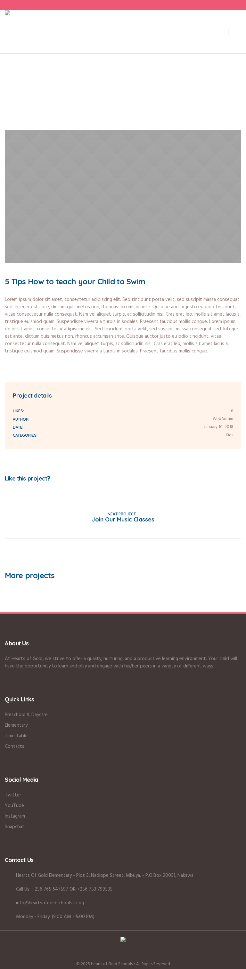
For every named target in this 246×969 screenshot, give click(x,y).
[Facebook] (105, 953)
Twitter (18, 490)
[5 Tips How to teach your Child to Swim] (123, 196)
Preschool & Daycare (26, 715)
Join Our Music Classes (123, 519)
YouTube (14, 806)
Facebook (7, 490)
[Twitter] (128, 953)
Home (68, 105)
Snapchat (14, 827)
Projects (87, 105)
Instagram (15, 816)
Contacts (14, 746)
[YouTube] (140, 953)
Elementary (16, 725)
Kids (229, 435)
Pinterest (28, 490)
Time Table (16, 736)
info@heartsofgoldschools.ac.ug (50, 903)
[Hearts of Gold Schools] (123, 940)
